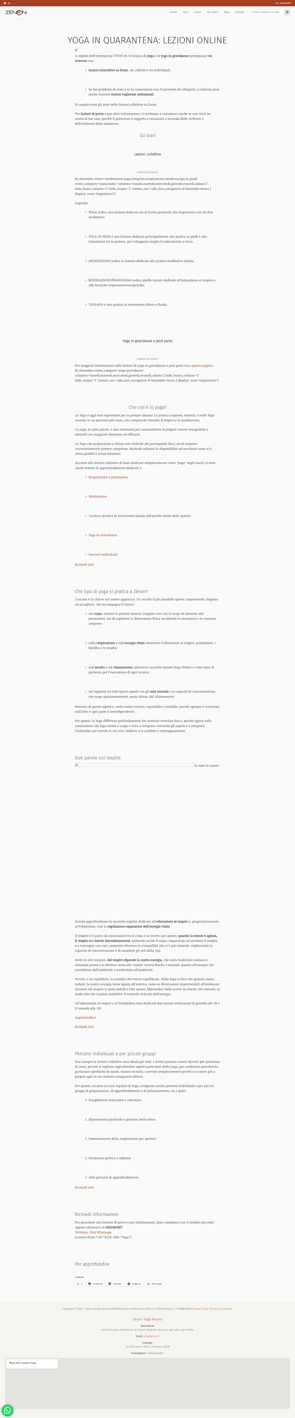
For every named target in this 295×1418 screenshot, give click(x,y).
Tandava (95, 516)
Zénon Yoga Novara (147, 1319)
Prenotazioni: (138, 1353)
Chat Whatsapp (100, 1232)
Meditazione (98, 496)
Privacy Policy (200, 1308)
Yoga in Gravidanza (103, 535)
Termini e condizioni (220, 1308)
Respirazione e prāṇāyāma (108, 477)
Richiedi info (84, 564)
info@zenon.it (151, 1336)
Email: (139, 1336)
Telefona (81, 1232)
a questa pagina (201, 365)
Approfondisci (85, 1017)
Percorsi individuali (103, 554)
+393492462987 (155, 1353)
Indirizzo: (147, 1342)
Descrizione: (147, 1325)
